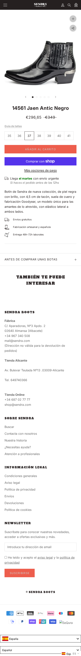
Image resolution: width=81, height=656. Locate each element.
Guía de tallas (13, 126)
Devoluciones (14, 503)
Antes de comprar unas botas (31, 259)
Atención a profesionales (22, 454)
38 (39, 136)
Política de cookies (18, 510)
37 (29, 136)
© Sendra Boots (40, 592)
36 (19, 136)
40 (59, 136)
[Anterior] (25, 97)
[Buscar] (69, 5)
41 (68, 136)
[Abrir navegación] (5, 5)
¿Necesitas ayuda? (18, 447)
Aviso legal (12, 483)
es (74, 653)
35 (9, 136)
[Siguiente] (55, 97)
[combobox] (40, 638)
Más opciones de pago (40, 170)
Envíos (9, 496)
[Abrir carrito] (76, 5)
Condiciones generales (21, 476)
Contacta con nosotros (21, 433)
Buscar (9, 427)
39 (49, 136)
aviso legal (45, 557)
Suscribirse (19, 573)
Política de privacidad (20, 489)
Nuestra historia (16, 440)
